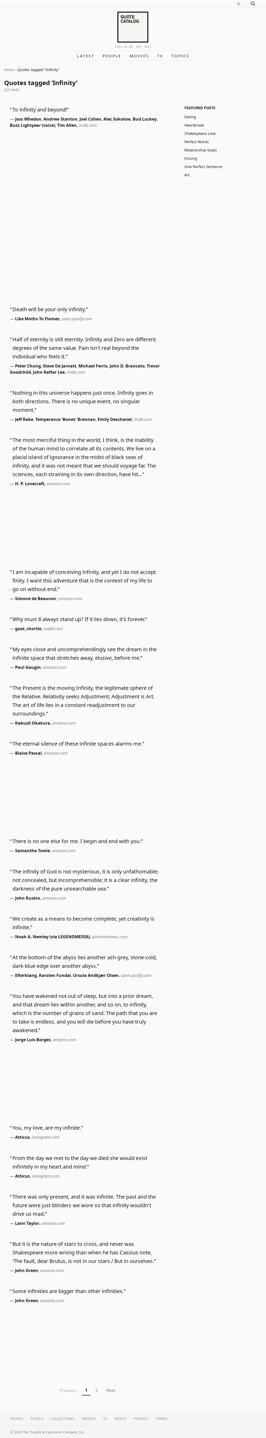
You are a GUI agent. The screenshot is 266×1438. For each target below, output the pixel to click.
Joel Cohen (90, 119)
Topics (180, 55)
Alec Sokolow (117, 119)
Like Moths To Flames (37, 319)
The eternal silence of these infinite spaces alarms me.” (78, 743)
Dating (190, 116)
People (112, 55)
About (121, 1418)
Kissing (190, 158)
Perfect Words (196, 141)
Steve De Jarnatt (59, 366)
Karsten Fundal (55, 975)
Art (187, 174)
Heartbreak (194, 125)
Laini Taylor (27, 1223)
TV (160, 55)
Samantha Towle (32, 850)
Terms (162, 1418)
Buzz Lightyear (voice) (32, 125)
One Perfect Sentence (203, 166)
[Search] (253, 3)
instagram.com (45, 1137)
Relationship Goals (200, 150)
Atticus (22, 1137)
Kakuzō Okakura (32, 723)
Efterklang (26, 975)
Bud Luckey (145, 119)
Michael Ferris (93, 366)
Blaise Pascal (28, 753)
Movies (139, 55)
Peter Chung (28, 366)
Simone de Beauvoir (35, 598)
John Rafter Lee (49, 372)
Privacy (141, 1418)
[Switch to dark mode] (239, 4)
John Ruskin (27, 898)
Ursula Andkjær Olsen (96, 975)
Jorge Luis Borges (33, 1040)
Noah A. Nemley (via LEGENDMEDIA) (52, 937)
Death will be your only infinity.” (50, 309)
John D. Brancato (127, 366)
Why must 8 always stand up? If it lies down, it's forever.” (79, 619)
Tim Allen (67, 125)
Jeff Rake (24, 419)
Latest (85, 55)
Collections (63, 1418)
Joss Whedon (28, 119)
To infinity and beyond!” (40, 109)
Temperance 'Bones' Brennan (65, 419)
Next (110, 1390)
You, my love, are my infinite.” (47, 1127)
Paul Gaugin (28, 667)
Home (9, 69)
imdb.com (88, 125)
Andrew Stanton (60, 119)
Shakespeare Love (200, 133)
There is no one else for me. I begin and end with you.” (77, 841)
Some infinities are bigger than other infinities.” (68, 1291)
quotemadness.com (110, 937)
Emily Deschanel (115, 419)
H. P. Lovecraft (29, 484)
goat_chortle (28, 628)
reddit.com (53, 628)
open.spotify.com (77, 319)
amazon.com (58, 484)
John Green (26, 1270)
